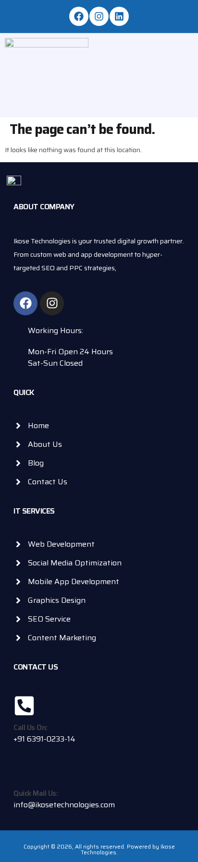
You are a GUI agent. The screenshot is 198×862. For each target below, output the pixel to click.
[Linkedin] (119, 16)
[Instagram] (99, 16)
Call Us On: (30, 727)
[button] (173, 68)
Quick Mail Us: (35, 793)
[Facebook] (78, 16)
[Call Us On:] (24, 706)
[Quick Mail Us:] (24, 771)
